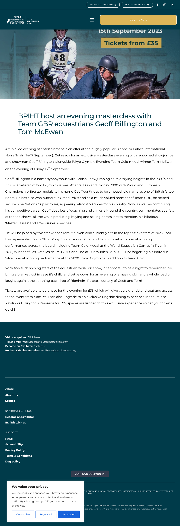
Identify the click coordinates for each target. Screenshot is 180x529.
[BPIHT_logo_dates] (22, 17)
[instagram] (165, 5)
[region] (45, 501)
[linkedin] (172, 5)
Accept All (68, 514)
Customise (23, 514)
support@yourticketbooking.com (48, 341)
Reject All (46, 514)
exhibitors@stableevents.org (58, 350)
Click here (34, 337)
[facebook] (157, 5)
